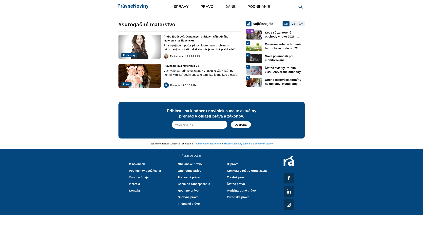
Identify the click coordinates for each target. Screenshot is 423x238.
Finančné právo (189, 203)
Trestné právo (236, 177)
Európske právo (238, 197)
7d (293, 23)
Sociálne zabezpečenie (194, 184)
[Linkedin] (289, 191)
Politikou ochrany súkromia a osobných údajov (248, 143)
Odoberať (241, 124)
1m (301, 23)
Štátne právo (236, 184)
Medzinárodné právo (241, 190)
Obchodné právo (189, 170)
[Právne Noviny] (133, 6)
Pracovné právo (189, 177)
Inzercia (134, 184)
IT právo (232, 164)
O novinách (137, 164)
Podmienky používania (145, 170)
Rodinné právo (188, 190)
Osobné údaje (139, 177)
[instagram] (289, 204)
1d (286, 23)
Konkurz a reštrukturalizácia (247, 170)
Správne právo (188, 197)
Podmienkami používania (208, 143)
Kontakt (134, 190)
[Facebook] (289, 178)
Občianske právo (190, 164)
